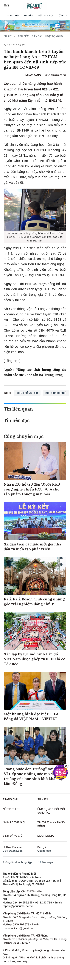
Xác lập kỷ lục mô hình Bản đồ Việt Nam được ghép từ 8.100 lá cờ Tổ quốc (34, 659)
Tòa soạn (47, 862)
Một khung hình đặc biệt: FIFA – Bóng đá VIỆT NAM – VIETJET (32, 716)
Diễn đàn (37, 36)
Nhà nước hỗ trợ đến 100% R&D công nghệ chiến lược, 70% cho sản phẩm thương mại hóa (32, 489)
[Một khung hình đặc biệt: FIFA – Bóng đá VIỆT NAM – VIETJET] (35, 691)
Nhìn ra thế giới (14, 822)
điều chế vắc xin (27, 392)
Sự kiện (28, 15)
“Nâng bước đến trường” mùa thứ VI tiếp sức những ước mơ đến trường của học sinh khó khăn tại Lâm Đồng (33, 776)
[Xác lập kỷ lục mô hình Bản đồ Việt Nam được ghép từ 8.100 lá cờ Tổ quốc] (35, 631)
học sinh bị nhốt (55, 392)
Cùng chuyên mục (23, 436)
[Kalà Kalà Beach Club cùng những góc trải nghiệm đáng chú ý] (35, 576)
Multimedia (45, 835)
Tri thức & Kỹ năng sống (51, 824)
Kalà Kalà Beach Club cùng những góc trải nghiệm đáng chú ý (34, 601)
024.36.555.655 (13, 850)
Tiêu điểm (23, 36)
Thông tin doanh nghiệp (17, 862)
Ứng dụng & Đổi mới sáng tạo (51, 810)
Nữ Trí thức (46, 15)
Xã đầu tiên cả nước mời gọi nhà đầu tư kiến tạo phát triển (32, 546)
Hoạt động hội (54, 36)
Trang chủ (12, 15)
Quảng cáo (44, 850)
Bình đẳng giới (13, 835)
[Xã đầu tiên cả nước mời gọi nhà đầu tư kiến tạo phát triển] (35, 521)
